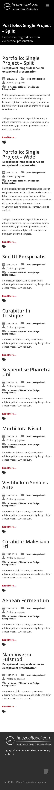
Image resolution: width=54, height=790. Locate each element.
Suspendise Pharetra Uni (26, 372)
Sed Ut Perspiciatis (23, 256)
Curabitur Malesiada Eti (25, 543)
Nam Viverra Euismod (16, 656)
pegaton (21, 82)
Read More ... (9, 137)
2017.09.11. (11, 264)
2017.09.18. (11, 78)
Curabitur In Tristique (16, 313)
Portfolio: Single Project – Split (21, 60)
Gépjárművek (29, 782)
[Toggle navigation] (47, 6)
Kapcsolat (41, 782)
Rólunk (18, 782)
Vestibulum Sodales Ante (25, 485)
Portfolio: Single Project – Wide (21, 154)
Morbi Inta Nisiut (22, 428)
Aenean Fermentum (25, 600)
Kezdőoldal (9, 782)
